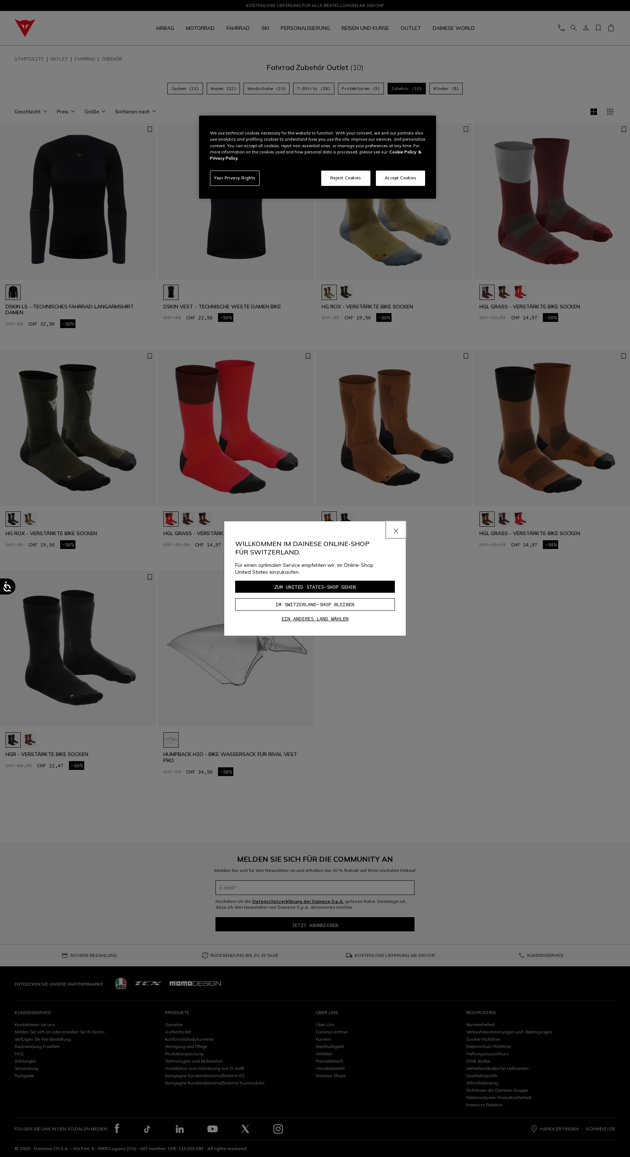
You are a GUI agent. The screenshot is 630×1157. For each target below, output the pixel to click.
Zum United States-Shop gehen (315, 587)
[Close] (396, 529)
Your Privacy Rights (235, 177)
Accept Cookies (401, 177)
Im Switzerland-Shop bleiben (315, 604)
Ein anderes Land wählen (315, 618)
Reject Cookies (345, 177)
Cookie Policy (402, 152)
